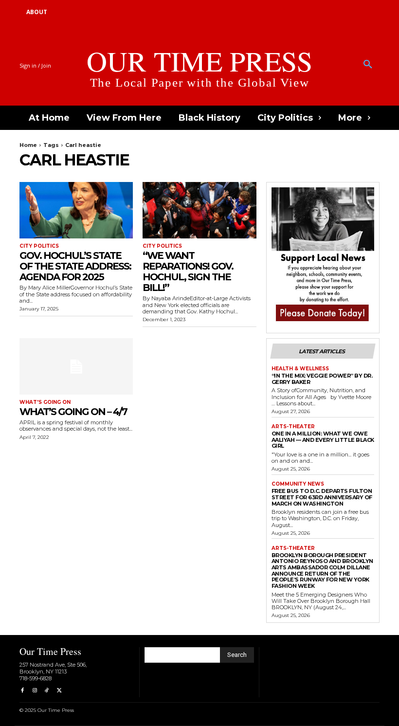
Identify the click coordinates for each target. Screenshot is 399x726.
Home (28, 145)
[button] (368, 64)
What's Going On (45, 402)
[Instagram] (34, 690)
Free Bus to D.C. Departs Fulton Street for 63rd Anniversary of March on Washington (322, 497)
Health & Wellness (300, 369)
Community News (298, 484)
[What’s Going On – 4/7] (76, 366)
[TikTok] (47, 690)
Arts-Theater (293, 427)
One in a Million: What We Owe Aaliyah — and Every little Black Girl (323, 439)
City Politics (39, 246)
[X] (59, 690)
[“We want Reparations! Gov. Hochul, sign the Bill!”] (199, 210)
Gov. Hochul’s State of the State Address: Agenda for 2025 (75, 266)
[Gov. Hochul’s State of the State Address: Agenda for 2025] (76, 210)
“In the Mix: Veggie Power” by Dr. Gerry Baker (322, 378)
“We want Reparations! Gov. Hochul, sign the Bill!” (188, 271)
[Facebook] (22, 690)
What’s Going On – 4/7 (73, 411)
